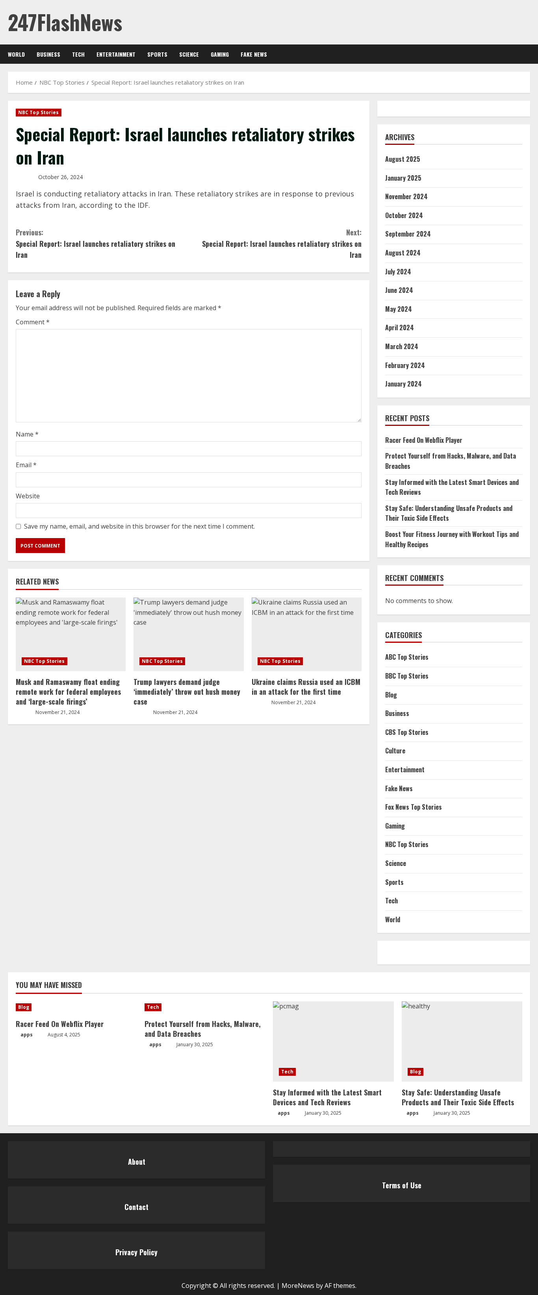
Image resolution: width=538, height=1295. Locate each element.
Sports (157, 54)
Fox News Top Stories (413, 807)
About (136, 1161)
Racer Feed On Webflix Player (423, 440)
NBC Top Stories (38, 112)
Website (28, 496)
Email (26, 465)
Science (189, 54)
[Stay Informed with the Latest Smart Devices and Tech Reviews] (333, 1041)
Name (27, 434)
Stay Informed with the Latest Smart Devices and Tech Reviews (327, 1097)
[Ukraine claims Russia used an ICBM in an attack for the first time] (307, 634)
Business (48, 54)
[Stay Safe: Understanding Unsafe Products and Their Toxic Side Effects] (462, 1041)
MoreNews (298, 1285)
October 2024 (404, 215)
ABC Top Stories (407, 657)
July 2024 (398, 271)
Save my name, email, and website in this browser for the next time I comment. (139, 526)
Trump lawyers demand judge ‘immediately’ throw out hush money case (187, 692)
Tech (78, 54)
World (16, 54)
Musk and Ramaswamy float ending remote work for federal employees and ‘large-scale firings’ (68, 692)
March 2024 (401, 346)
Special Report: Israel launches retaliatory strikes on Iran (95, 243)
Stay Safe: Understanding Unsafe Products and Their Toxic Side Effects (448, 513)
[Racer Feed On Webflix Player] (76, 1007)
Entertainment (115, 54)
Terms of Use (401, 1185)
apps (26, 1034)
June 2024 (399, 290)
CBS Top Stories (407, 732)
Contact (136, 1207)
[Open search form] (528, 54)
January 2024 (403, 383)
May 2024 (398, 309)
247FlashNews (65, 22)
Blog (391, 694)
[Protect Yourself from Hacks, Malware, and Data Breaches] (205, 1007)
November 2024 (406, 196)
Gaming (220, 54)
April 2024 (399, 327)
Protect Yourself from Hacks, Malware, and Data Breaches (203, 1029)
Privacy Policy (136, 1252)
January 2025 (403, 178)
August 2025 (402, 159)
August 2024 (403, 252)
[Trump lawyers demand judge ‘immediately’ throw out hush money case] (188, 634)
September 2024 (408, 234)
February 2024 (405, 365)
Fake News (254, 54)
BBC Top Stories (407, 676)
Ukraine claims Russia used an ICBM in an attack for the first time (306, 687)
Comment (33, 322)
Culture (395, 750)
